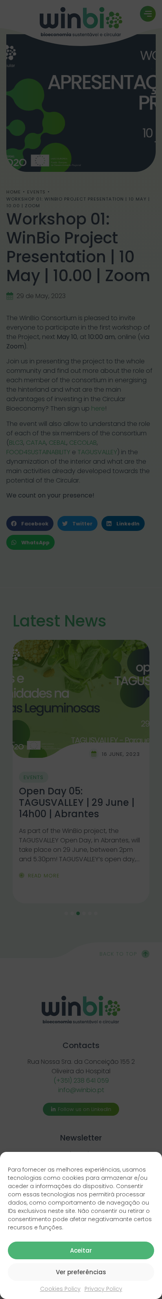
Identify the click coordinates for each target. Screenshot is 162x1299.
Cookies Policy (60, 1289)
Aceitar (81, 1250)
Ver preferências (81, 1272)
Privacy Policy (103, 1289)
